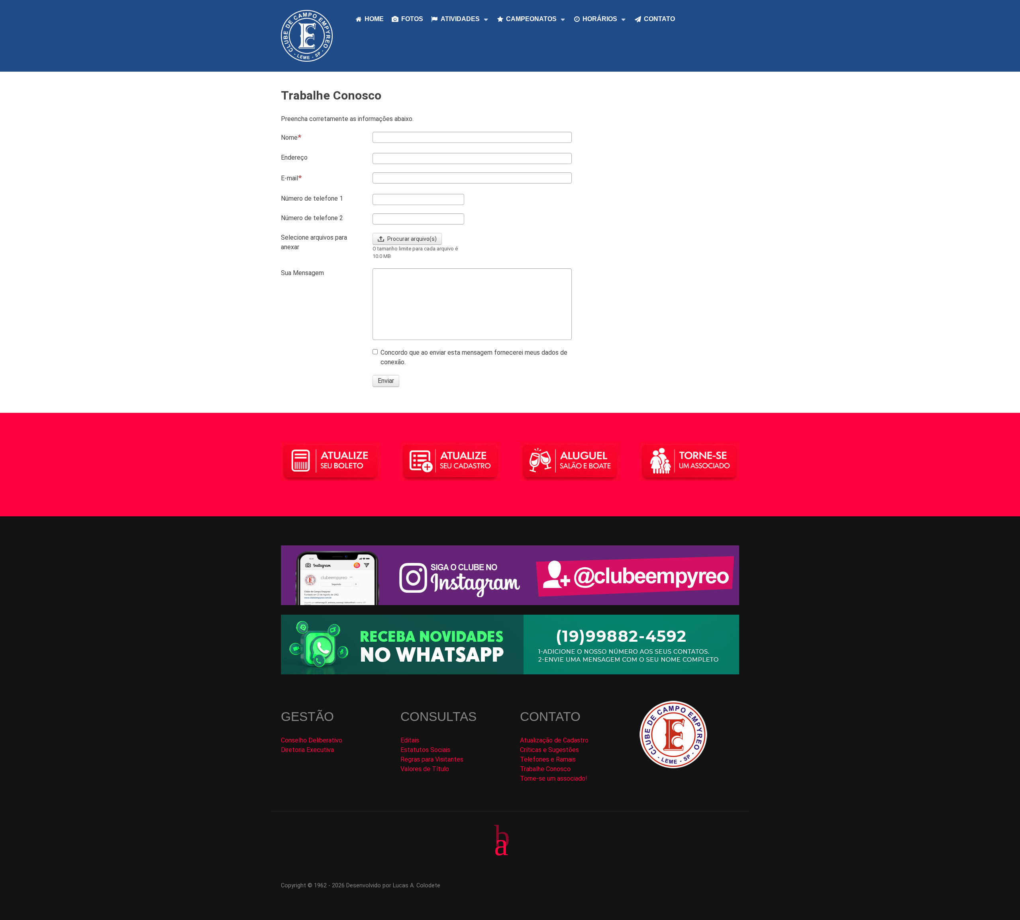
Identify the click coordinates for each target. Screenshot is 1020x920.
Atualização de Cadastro (554, 740)
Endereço (294, 157)
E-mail (289, 178)
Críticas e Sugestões (549, 750)
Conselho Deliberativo (311, 740)
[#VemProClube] (689, 461)
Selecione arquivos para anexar (314, 242)
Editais (409, 740)
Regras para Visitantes (431, 759)
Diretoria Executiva (307, 750)
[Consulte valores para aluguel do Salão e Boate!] (570, 461)
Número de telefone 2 (312, 218)
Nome (289, 137)
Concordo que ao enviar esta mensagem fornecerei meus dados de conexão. (474, 357)
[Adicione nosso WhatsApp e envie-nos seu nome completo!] (510, 644)
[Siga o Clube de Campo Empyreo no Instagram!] (510, 574)
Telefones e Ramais (548, 759)
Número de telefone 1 (312, 198)
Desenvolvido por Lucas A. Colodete (393, 885)
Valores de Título (424, 769)
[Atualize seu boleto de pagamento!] (331, 461)
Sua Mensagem (302, 273)
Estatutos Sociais (425, 750)
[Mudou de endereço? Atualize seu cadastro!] (450, 461)
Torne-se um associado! (553, 778)
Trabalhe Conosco (545, 769)
